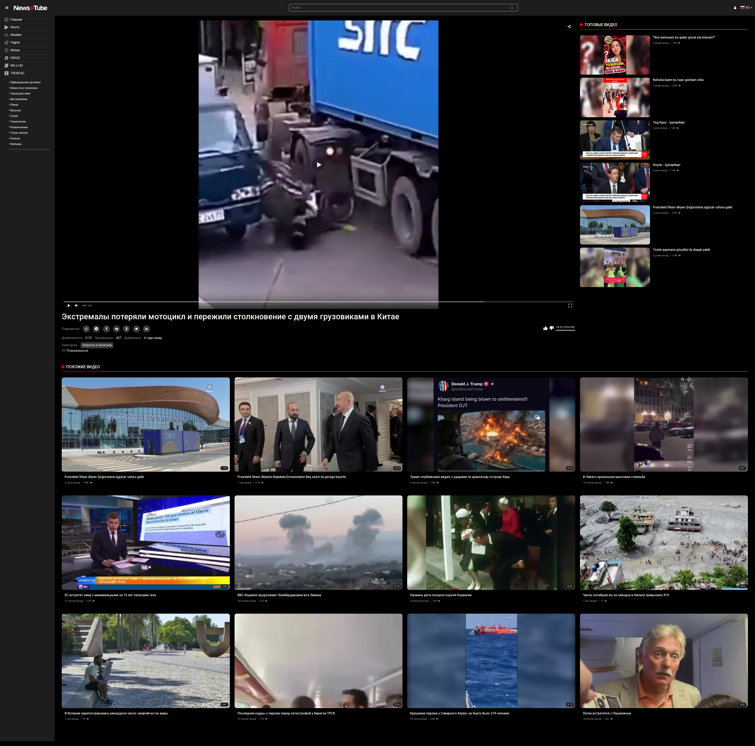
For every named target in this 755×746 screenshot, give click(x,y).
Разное (15, 138)
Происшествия (20, 93)
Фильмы (16, 144)
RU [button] (748, 7)
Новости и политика (24, 88)
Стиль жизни (19, 133)
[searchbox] (397, 7)
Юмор (14, 104)
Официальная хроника (25, 82)
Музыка (15, 110)
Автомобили (18, 99)
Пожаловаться (77, 350)
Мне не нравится (552, 328)
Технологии (18, 121)
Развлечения (19, 127)
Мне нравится (545, 328)
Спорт (14, 116)
